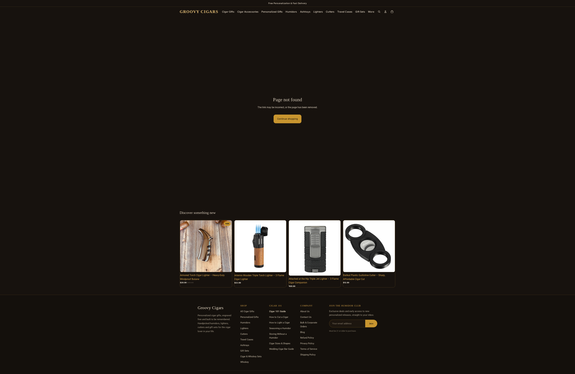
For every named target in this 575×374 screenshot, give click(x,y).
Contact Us (305, 317)
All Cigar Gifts (247, 311)
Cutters (244, 334)
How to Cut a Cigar (278, 317)
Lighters (244, 328)
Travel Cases (246, 339)
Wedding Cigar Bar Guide (281, 349)
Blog (302, 332)
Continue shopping (287, 118)
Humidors (245, 322)
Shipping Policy (308, 354)
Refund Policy (307, 337)
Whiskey (244, 362)
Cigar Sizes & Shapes (279, 343)
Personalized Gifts (249, 317)
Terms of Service (308, 349)
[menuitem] (371, 11)
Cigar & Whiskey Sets (251, 356)
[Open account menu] (385, 11)
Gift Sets (244, 350)
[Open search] (379, 11)
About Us (305, 311)
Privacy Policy (307, 343)
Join (371, 323)
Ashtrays (244, 345)
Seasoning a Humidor (280, 328)
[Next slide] (227, 246)
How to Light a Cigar (279, 322)
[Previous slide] (184, 246)
